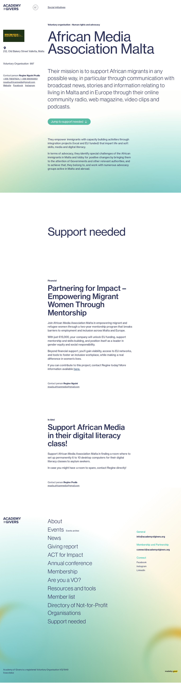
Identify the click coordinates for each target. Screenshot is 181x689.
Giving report (63, 546)
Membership (63, 571)
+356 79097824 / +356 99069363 (20, 78)
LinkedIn (141, 570)
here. (77, 369)
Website (7, 85)
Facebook (18, 85)
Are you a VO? (64, 579)
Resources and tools (72, 588)
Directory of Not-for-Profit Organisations (78, 609)
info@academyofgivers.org (151, 536)
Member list (61, 596)
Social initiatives (56, 7)
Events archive (72, 531)
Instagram (30, 85)
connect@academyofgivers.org (153, 549)
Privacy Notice (8, 673)
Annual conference (70, 563)
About (55, 521)
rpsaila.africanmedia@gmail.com (19, 82)
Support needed (67, 621)
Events (56, 529)
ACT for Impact (65, 554)
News (54, 537)
